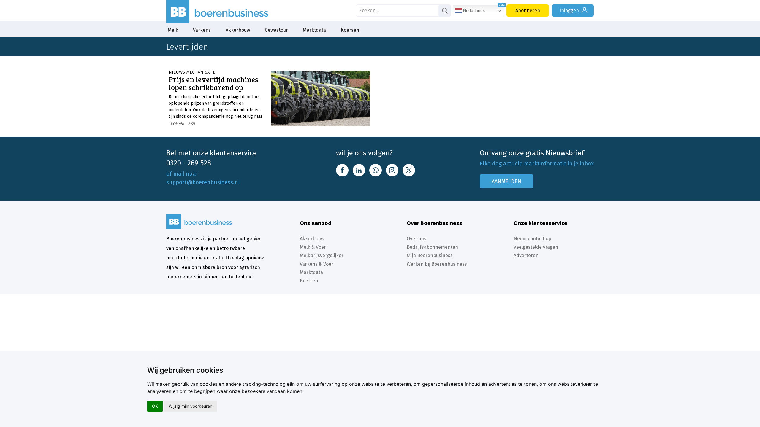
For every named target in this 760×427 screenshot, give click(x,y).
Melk (173, 30)
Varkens (202, 30)
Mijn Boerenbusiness (430, 255)
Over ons (416, 238)
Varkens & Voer (316, 264)
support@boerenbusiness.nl (203, 182)
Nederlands (473, 10)
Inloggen (569, 10)
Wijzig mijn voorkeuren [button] (190, 406)
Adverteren (526, 255)
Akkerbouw (238, 30)
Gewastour (276, 30)
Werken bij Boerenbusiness (437, 264)
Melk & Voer (313, 247)
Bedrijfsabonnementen (432, 247)
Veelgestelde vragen (536, 247)
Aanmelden (506, 181)
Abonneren (527, 10)
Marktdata (314, 30)
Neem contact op (532, 238)
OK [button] (155, 406)
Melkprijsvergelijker (321, 255)
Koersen (350, 30)
